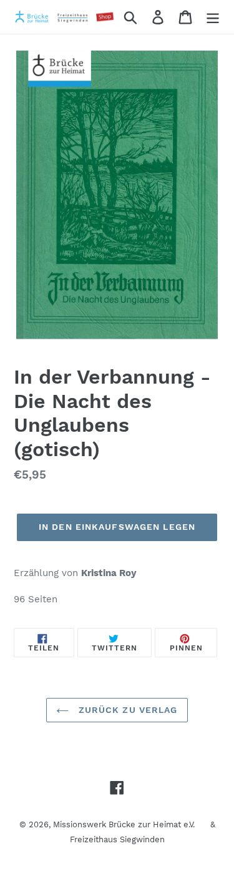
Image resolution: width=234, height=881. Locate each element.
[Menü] (213, 17)
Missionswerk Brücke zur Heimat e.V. (124, 824)
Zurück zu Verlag (126, 710)
